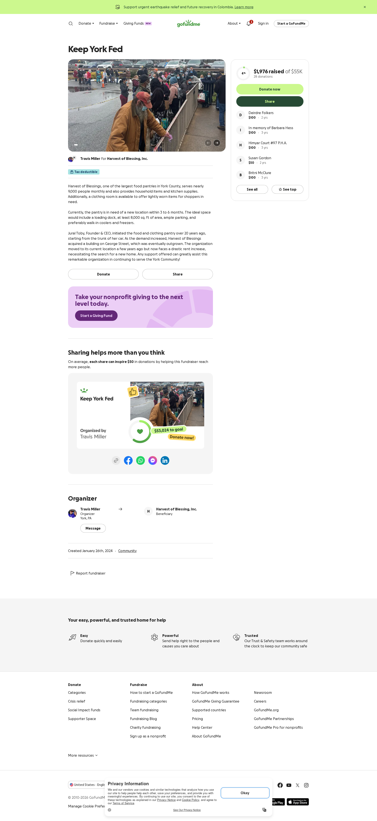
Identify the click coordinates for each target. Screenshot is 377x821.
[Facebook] (128, 460)
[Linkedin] (165, 460)
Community (127, 551)
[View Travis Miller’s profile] (72, 513)
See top (289, 189)
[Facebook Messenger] (152, 460)
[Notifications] (248, 23)
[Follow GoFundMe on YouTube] (288, 785)
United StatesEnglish (90, 785)
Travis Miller (90, 509)
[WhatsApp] (140, 460)
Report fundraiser (90, 573)
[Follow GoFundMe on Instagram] (306, 785)
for (114, 159)
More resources (81, 755)
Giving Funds (137, 23)
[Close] (364, 6)
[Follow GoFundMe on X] (297, 785)
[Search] (70, 23)
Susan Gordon (259, 158)
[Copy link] (116, 460)
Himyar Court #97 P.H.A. (267, 143)
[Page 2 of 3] (80, 144)
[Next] (216, 142)
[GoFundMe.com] (188, 23)
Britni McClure (259, 173)
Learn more (244, 7)
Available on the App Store (298, 802)
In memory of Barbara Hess (270, 128)
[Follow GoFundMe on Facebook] (280, 785)
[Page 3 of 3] (83, 144)
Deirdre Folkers (261, 113)
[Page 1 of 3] (76, 144)
